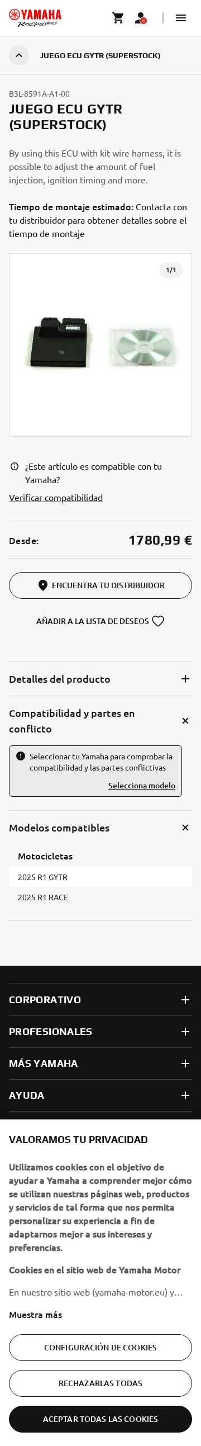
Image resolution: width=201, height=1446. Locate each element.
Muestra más (35, 1314)
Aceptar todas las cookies (101, 1419)
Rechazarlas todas (100, 1383)
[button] (181, 18)
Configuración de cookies (100, 1347)
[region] (100, 1282)
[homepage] (35, 18)
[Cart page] (118, 18)
